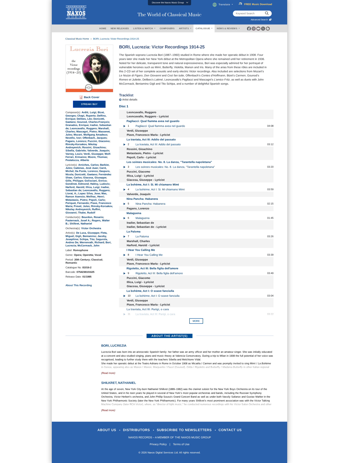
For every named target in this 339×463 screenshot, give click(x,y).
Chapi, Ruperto (86, 115)
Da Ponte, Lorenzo (86, 171)
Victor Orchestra (91, 228)
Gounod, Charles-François (93, 121)
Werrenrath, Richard (92, 242)
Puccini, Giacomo (98, 141)
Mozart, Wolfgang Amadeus (90, 134)
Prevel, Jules (81, 206)
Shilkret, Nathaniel (81, 223)
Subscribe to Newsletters (185, 430)
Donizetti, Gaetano (86, 174)
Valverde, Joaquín (98, 150)
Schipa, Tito (87, 239)
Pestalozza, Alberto (77, 160)
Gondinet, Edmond (77, 183)
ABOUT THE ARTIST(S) (169, 335)
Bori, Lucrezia (113, 345)
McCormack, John (88, 245)
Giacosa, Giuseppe (94, 177)
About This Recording (79, 285)
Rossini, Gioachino (94, 147)
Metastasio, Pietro (76, 199)
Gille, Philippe (74, 180)
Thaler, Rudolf (86, 212)
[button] (169, 2)
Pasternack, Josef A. (78, 220)
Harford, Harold (75, 187)
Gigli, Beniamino (85, 236)
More (196, 321)
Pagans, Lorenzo (76, 141)
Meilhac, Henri (95, 196)
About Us (107, 430)
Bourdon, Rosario (92, 217)
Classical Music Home (77, 38)
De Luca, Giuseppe (87, 232)
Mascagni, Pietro (86, 131)
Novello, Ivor (73, 137)
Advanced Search (260, 19)
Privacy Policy (158, 444)
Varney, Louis (74, 153)
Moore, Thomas (97, 157)
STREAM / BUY (89, 104)
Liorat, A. (71, 193)
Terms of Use (181, 444)
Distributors (137, 430)
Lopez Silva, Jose (89, 193)
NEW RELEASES (120, 28)
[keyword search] (267, 13)
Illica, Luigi (92, 187)
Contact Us (230, 430)
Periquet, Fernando (77, 203)
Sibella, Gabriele (76, 150)
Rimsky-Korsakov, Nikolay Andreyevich (89, 208)
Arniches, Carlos (88, 164)
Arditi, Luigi (89, 112)
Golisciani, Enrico (96, 180)
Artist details (129, 99)
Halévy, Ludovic (99, 183)
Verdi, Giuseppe (93, 153)
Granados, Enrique (77, 125)
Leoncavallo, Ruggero (83, 128)
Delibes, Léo (84, 118)
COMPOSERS (167, 28)
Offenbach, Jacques (95, 137)
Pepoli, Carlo (97, 199)
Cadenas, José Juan (86, 167)
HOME (102, 28)
